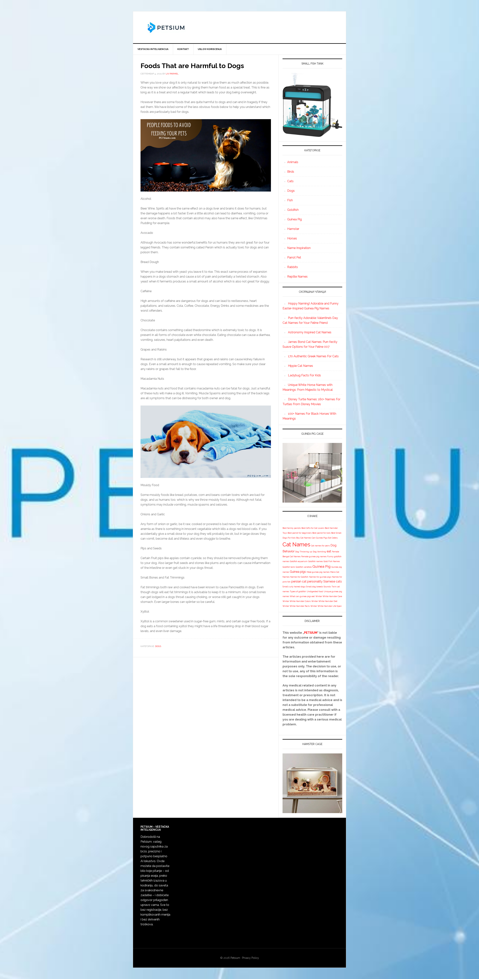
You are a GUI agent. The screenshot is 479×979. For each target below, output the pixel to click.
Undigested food (315, 591)
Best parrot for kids (321, 533)
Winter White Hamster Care (328, 596)
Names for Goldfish (299, 577)
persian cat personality (307, 581)
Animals (292, 162)
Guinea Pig (294, 219)
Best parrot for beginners (300, 533)
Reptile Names (297, 276)
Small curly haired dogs (294, 586)
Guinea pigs (298, 571)
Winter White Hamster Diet (324, 601)
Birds (290, 171)
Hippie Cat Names (300, 366)
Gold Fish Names (332, 561)
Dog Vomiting (319, 551)
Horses (292, 238)
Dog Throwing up (303, 551)
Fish (290, 200)
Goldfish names (315, 561)
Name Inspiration (299, 248)
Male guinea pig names (318, 572)
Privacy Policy (250, 957)
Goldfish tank (289, 567)
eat (329, 551)
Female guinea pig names (314, 556)
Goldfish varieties (304, 567)
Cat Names (296, 544)
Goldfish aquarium (298, 561)
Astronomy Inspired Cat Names (309, 332)
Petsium (235, 957)
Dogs (158, 646)
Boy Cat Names (303, 538)
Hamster (293, 229)
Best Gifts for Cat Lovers (312, 528)
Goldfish (293, 210)
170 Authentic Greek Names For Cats (313, 356)
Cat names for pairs (320, 545)
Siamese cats (332, 581)
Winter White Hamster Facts (296, 606)
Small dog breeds (314, 586)
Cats (290, 181)
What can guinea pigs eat (302, 596)
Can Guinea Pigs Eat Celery (325, 538)
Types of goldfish (298, 591)
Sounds (327, 586)
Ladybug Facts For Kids (304, 375)
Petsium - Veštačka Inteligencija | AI (239, 27)
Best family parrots (292, 528)
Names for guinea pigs (320, 577)
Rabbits (292, 267)
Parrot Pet (294, 257)
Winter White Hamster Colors (297, 601)
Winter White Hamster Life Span (326, 606)
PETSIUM (310, 632)
